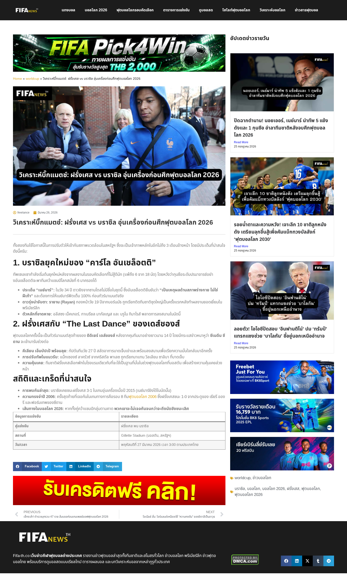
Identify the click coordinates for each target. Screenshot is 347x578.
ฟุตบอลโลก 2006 (143, 397)
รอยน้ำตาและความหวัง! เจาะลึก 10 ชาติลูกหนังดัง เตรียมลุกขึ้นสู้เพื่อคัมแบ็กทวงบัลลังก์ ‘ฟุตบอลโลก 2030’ (280, 232)
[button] (27, 466)
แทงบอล (68, 10)
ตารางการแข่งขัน (176, 10)
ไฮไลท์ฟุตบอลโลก (236, 10)
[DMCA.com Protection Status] (245, 564)
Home (17, 78)
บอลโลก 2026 (96, 10)
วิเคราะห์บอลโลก (272, 10)
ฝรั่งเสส (293, 489)
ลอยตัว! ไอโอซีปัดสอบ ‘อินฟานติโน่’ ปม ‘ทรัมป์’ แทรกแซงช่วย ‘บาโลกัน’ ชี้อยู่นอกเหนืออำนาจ (280, 332)
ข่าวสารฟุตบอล (306, 10)
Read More (241, 142)
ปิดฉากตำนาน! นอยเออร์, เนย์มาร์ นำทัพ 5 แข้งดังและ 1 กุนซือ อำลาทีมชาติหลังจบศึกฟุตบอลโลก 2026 (281, 128)
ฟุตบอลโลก (310, 489)
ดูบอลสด (206, 10)
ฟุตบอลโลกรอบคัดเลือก (135, 10)
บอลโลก (253, 489)
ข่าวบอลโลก (262, 478)
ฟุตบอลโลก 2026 (248, 495)
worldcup (32, 78)
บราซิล (240, 489)
